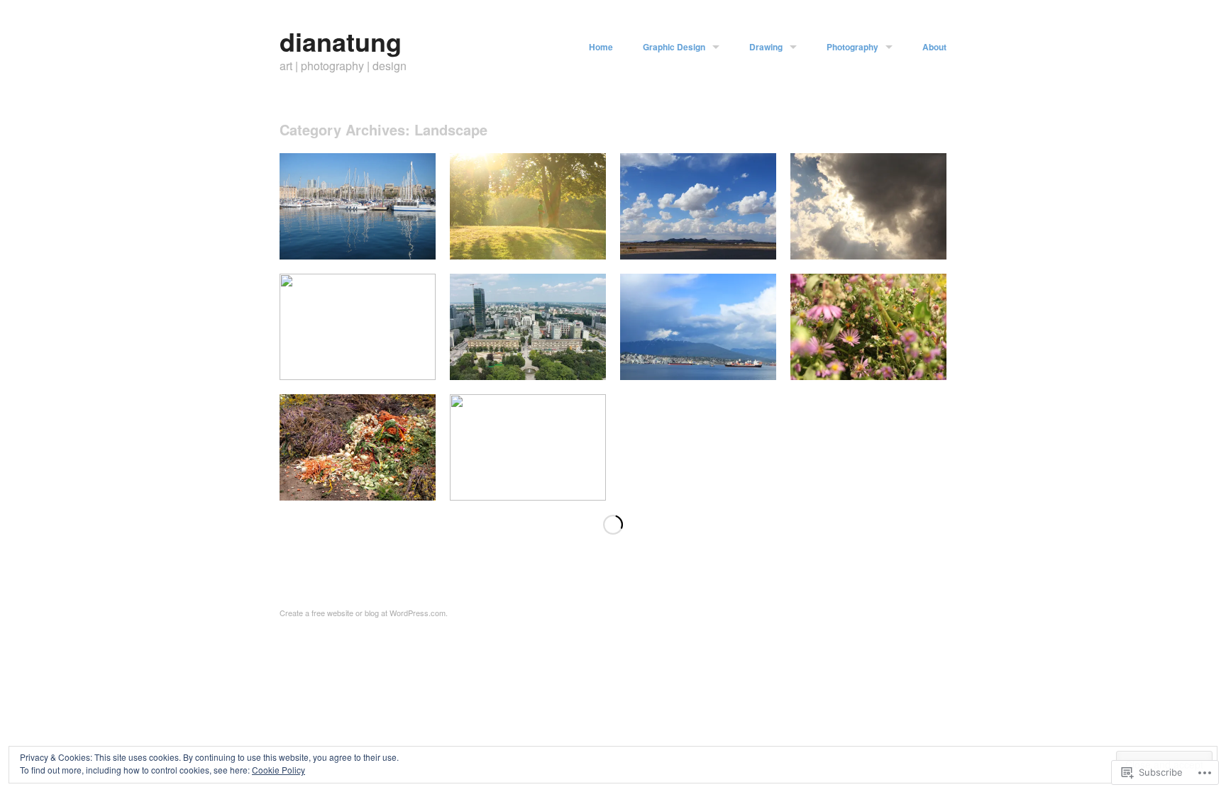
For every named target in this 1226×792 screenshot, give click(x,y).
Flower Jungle (908, 363)
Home (601, 47)
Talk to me (575, 243)
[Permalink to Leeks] (358, 376)
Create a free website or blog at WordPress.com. (364, 612)
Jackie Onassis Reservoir (544, 484)
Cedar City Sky (906, 243)
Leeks (414, 363)
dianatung (341, 41)
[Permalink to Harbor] (358, 255)
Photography (852, 47)
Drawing (766, 47)
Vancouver (745, 363)
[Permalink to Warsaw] (528, 376)
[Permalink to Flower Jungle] (868, 376)
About (934, 47)
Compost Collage (391, 484)
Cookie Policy (278, 770)
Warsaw (581, 363)
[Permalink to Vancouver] (698, 376)
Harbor (412, 243)
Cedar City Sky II (731, 243)
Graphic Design (674, 47)
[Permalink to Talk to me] (528, 255)
